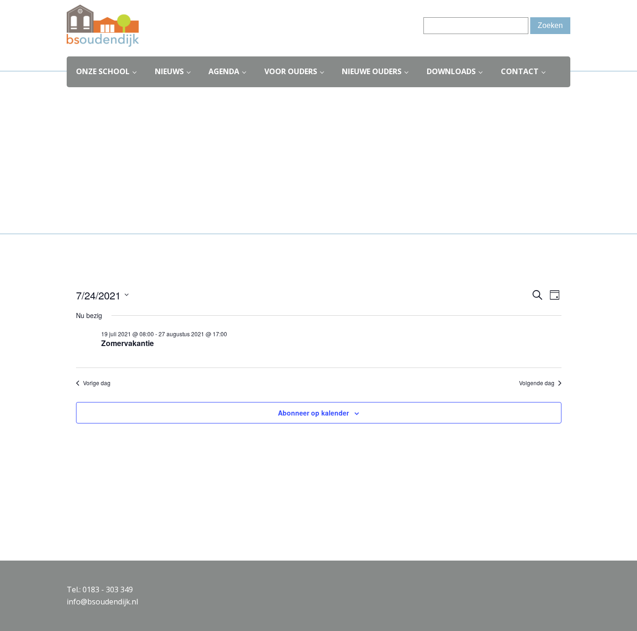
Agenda (223, 71)
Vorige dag (97, 383)
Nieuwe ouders (372, 71)
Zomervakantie (127, 343)
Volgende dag (536, 383)
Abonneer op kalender (313, 412)
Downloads (451, 71)
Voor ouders (290, 71)
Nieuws (169, 71)
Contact (520, 71)
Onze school (103, 71)
